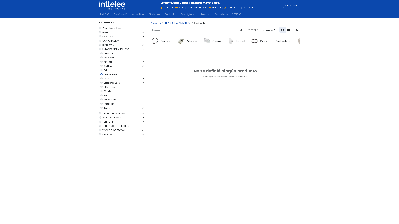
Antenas (108, 61)
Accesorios (109, 53)
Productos (155, 23)
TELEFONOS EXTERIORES (115, 126)
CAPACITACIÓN (110, 40)
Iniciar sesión (291, 5)
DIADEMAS (108, 45)
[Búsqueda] (241, 30)
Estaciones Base (112, 82)
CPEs (106, 78)
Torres (107, 108)
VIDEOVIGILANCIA (112, 117)
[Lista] (288, 30)
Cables (107, 70)
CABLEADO (108, 36)
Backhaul (108, 66)
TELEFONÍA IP (109, 121)
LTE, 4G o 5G (110, 87)
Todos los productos (112, 28)
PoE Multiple (110, 99)
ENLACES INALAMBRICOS (115, 49)
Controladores (111, 74)
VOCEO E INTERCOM (113, 130)
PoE (106, 95)
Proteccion (109, 103)
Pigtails (107, 91)
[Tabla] (282, 30)
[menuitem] (106, 14)
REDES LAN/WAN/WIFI (113, 113)
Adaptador (109, 57)
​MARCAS (107, 32)
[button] (268, 30)
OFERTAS (107, 134)
